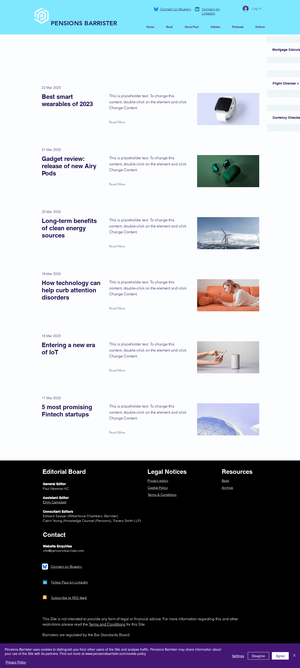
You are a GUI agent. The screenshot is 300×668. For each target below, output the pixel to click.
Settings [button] (238, 655)
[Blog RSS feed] (45, 597)
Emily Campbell (54, 502)
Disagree (258, 655)
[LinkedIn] (197, 9)
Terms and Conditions (107, 624)
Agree (280, 655)
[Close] (294, 655)
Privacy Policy (16, 662)
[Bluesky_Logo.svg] (156, 9)
